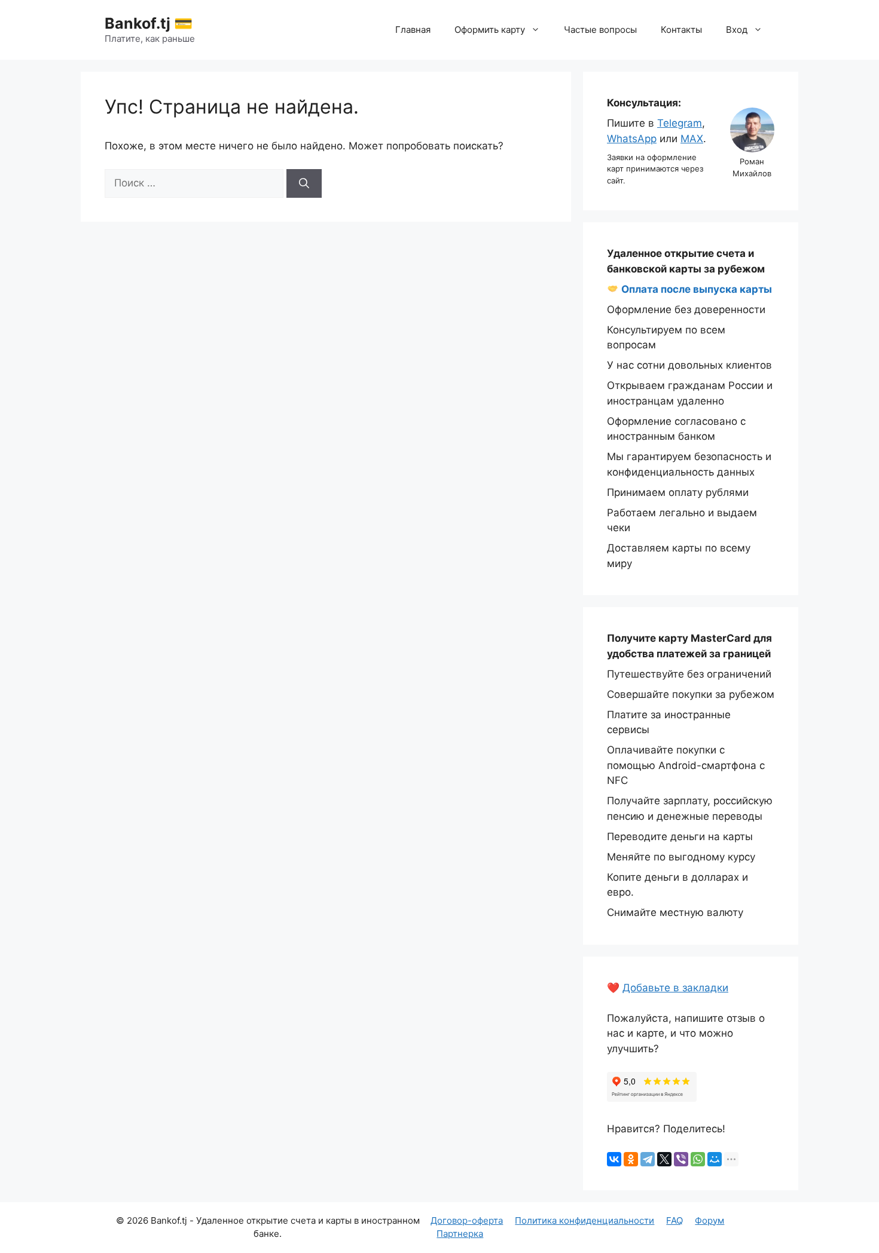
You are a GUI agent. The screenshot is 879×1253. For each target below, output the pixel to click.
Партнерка (460, 1233)
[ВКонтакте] (614, 1159)
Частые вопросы (600, 29)
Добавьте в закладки (675, 988)
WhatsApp (632, 139)
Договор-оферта (467, 1220)
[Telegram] (647, 1159)
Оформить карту (489, 29)
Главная (413, 29)
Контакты (681, 29)
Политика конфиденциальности (584, 1220)
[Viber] (681, 1159)
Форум (709, 1220)
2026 (137, 1220)
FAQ (674, 1220)
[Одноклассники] (631, 1159)
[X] (664, 1159)
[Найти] (304, 183)
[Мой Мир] (714, 1159)
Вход (736, 29)
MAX (691, 139)
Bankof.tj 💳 (149, 23)
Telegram (679, 123)
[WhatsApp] (698, 1159)
